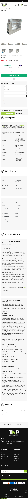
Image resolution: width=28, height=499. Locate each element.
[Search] (19, 5)
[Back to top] (26, 491)
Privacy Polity (13, 496)
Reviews (20, 113)
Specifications (18, 110)
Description (7, 110)
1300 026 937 (7, 133)
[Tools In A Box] (4, 5)
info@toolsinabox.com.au (8, 388)
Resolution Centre (4, 456)
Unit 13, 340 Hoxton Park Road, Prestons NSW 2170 (16, 441)
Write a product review (9, 414)
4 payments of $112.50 (7, 67)
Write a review (3, 10)
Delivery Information (18, 452)
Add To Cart (13, 75)
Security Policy (21, 496)
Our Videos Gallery (17, 460)
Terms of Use (6, 496)
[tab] (5, 110)
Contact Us (16, 458)
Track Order (3, 454)
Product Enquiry (21, 79)
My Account (3, 452)
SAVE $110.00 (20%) (13, 60)
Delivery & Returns (8, 113)
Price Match (7, 79)
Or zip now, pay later (21, 67)
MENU (26, 5)
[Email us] (2, 475)
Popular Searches (3, 498)
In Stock (3, 63)
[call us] (15, 5)
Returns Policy (17, 454)
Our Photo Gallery (17, 462)
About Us (16, 456)
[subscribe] (25, 471)
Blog (1, 458)
